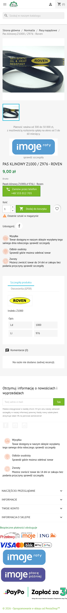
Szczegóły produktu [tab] (21, 282)
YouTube (15, 425)
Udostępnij (19, 225)
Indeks (12, 310)
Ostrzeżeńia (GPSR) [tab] (21, 288)
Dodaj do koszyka (33, 209)
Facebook (5, 425)
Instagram (24, 425)
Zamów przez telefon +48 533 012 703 (21, 191)
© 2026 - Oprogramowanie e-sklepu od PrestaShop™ (31, 608)
